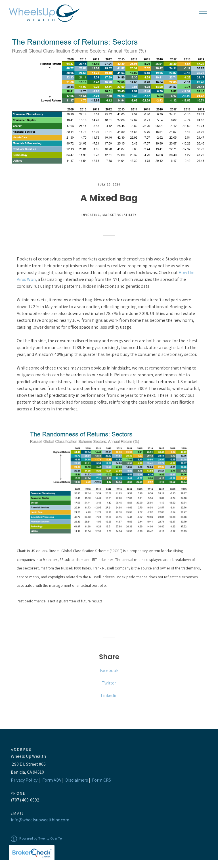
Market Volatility (119, 215)
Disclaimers (76, 780)
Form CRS (101, 780)
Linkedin (109, 695)
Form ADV (51, 780)
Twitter (109, 683)
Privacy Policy (24, 780)
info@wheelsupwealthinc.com (40, 820)
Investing (90, 215)
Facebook (109, 670)
